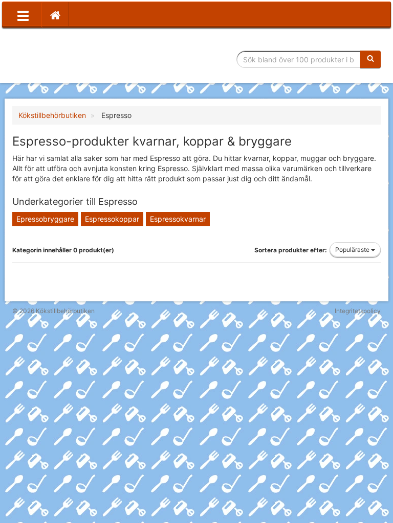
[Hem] (55, 15)
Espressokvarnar (178, 219)
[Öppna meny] (23, 15)
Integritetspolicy (358, 311)
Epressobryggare (45, 219)
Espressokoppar (112, 219)
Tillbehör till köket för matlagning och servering (85, 59)
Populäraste (353, 249)
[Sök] (370, 59)
